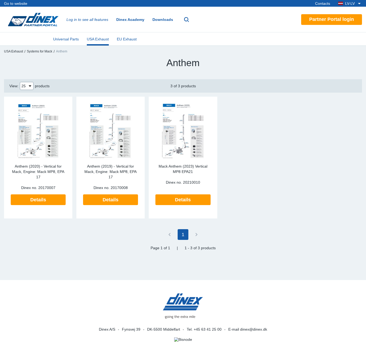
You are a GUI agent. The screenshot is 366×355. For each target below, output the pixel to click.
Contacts (322, 3)
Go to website (15, 3)
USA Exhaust (98, 39)
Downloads (162, 19)
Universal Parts (66, 39)
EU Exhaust (127, 39)
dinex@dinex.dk (253, 329)
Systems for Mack (39, 51)
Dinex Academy (130, 19)
